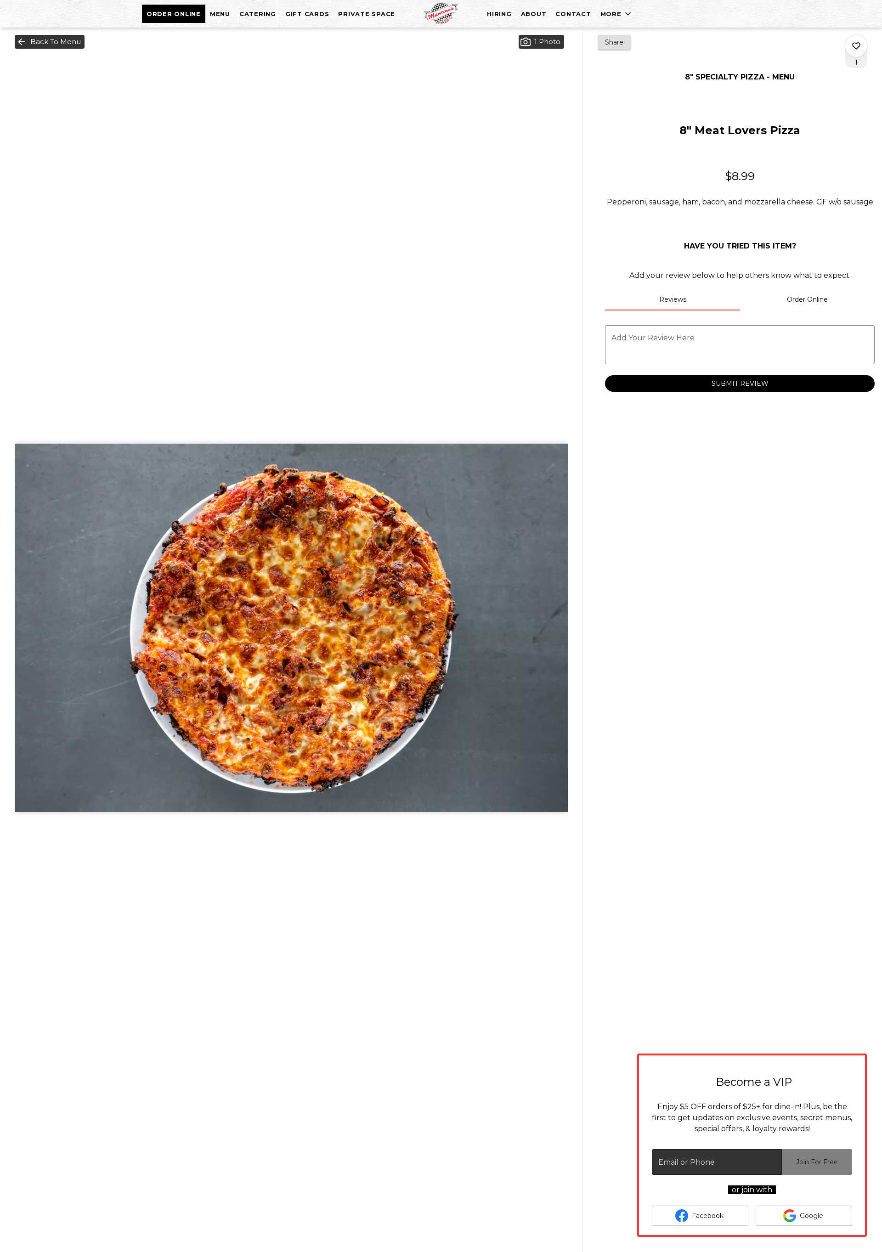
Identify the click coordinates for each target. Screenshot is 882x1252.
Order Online (174, 13)
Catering (257, 13)
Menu (220, 13)
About (534, 13)
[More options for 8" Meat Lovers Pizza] (856, 46)
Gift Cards (307, 13)
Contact (573, 13)
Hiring (499, 13)
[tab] (672, 299)
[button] (616, 14)
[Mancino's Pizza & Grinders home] (441, 13)
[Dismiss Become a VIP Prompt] (850, 1070)
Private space (366, 13)
